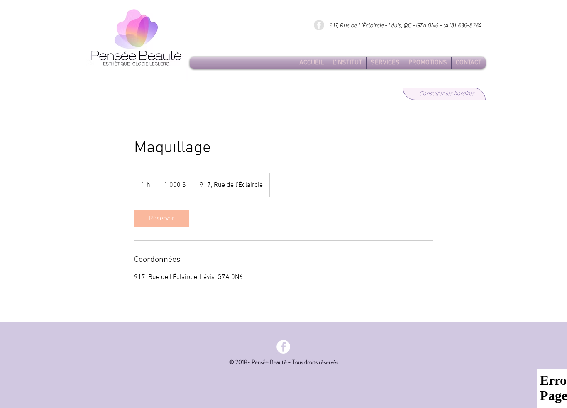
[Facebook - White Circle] (283, 347)
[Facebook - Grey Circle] (319, 25)
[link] (161, 218)
